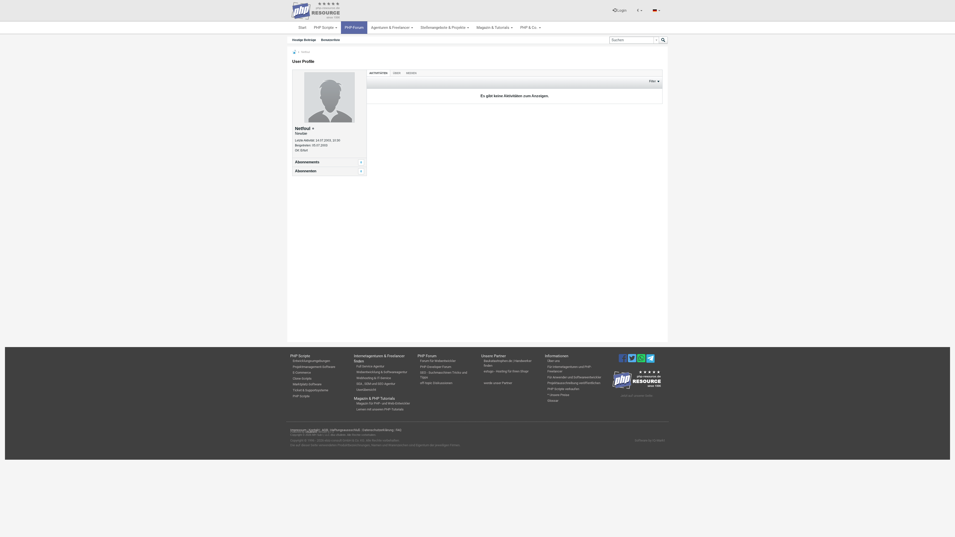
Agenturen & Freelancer (391, 27)
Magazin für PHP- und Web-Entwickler (383, 403)
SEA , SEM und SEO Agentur (375, 384)
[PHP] (315, 10)
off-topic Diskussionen (436, 383)
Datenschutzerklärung (377, 430)
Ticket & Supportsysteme (310, 390)
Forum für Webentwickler (438, 361)
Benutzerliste (330, 40)
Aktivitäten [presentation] (378, 73)
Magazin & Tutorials (493, 27)
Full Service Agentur (370, 366)
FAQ (398, 430)
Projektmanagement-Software (314, 367)
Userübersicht (366, 390)
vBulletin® (311, 431)
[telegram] (650, 360)
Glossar (552, 401)
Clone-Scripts (302, 378)
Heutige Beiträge (304, 40)
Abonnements (307, 162)
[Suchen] (663, 40)
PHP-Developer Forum (435, 367)
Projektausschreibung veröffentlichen (573, 383)
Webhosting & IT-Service (373, 378)
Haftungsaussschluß (345, 430)
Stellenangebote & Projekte (444, 27)
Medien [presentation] (411, 73)
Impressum (298, 430)
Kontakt (314, 430)
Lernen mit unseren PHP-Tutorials (380, 409)
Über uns (553, 361)
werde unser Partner (498, 383)
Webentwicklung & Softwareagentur (381, 372)
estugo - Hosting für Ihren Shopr (506, 371)
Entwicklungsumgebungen (311, 361)
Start (302, 27)
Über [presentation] (397, 73)
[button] (639, 10)
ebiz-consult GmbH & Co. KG (344, 440)
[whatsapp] (641, 360)
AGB (325, 430)
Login (621, 10)
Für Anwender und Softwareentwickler (574, 377)
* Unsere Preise (558, 395)
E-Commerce (302, 372)
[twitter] (632, 360)
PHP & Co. (529, 27)
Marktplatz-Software (307, 384)
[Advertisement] (329, 259)
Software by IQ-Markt (650, 440)
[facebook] (623, 360)
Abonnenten (305, 171)
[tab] (378, 73)
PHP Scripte (324, 27)
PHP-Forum (354, 27)
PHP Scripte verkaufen (563, 389)
